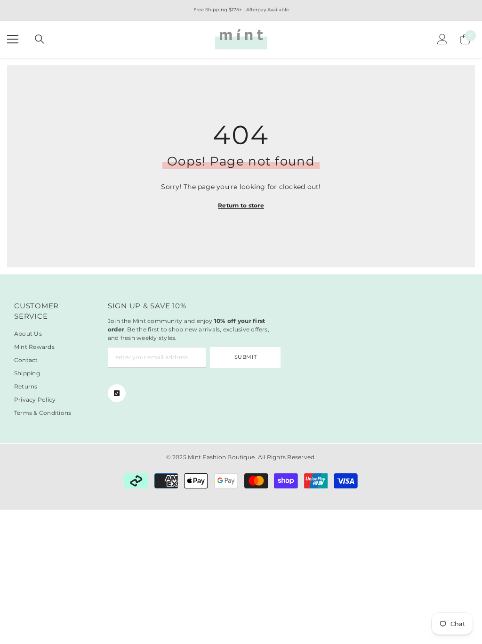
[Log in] (442, 39)
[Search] (39, 39)
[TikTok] (117, 393)
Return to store (241, 205)
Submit (245, 357)
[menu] (12, 39)
